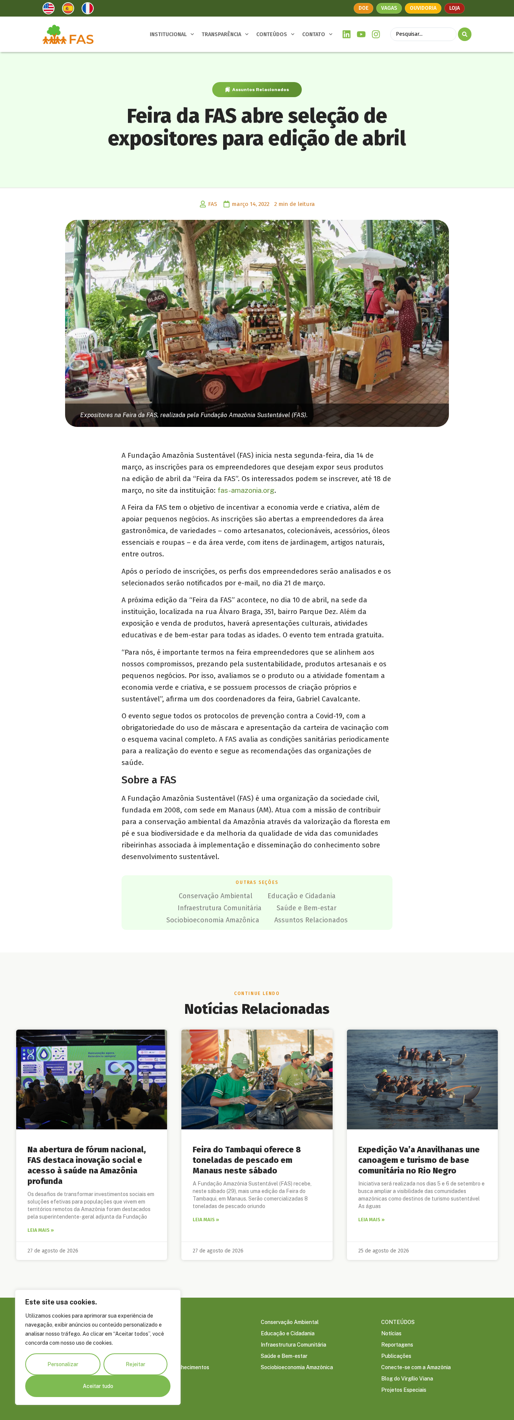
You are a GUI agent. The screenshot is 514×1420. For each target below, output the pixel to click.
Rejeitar (135, 1364)
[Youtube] (361, 34)
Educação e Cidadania (302, 896)
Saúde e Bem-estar (306, 908)
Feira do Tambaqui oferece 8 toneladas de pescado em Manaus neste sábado (247, 1160)
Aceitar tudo (98, 1386)
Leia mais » (40, 1230)
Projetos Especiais (403, 1390)
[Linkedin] (346, 34)
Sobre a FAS (155, 1322)
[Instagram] (375, 34)
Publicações (396, 1356)
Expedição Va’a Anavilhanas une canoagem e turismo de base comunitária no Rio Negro (419, 1160)
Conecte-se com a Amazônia (416, 1367)
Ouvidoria (423, 8)
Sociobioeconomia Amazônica (212, 920)
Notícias (391, 1333)
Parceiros (152, 1356)
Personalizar (62, 1364)
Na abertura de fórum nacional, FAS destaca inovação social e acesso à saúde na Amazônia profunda (86, 1165)
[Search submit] (464, 34)
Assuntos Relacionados (260, 89)
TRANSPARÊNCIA (221, 34)
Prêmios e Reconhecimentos (174, 1367)
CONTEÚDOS (271, 34)
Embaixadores (157, 1345)
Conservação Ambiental (215, 896)
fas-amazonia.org (245, 490)
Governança (155, 1333)
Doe (363, 8)
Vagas (389, 8)
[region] (98, 1347)
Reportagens (397, 1345)
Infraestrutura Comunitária (220, 908)
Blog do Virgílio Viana (407, 1379)
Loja (454, 8)
